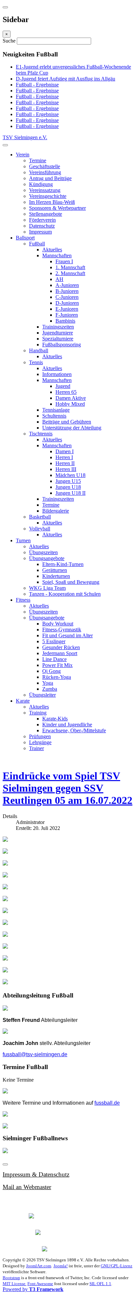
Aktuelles (52, 249)
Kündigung (41, 184)
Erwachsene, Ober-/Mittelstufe (74, 730)
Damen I (64, 451)
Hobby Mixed (70, 404)
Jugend (62, 386)
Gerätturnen (54, 570)
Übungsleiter (42, 695)
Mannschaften (57, 255)
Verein (22, 154)
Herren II (65, 463)
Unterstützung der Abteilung (71, 427)
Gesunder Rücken (61, 647)
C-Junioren (67, 297)
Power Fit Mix (57, 665)
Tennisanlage (56, 410)
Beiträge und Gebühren (66, 422)
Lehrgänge (40, 742)
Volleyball (39, 528)
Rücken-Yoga (56, 677)
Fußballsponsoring (61, 344)
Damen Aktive (70, 398)
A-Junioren (67, 285)
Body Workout (57, 623)
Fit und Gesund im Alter (67, 635)
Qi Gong (51, 671)
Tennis (36, 362)
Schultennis (54, 416)
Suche (10, 41)
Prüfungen (40, 736)
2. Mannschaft (70, 273)
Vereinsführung (45, 172)
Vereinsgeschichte (47, 196)
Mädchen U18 (70, 475)
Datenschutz (42, 226)
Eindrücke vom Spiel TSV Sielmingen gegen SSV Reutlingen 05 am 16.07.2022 (67, 788)
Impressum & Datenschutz (36, 1174)
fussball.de (107, 1103)
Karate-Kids (55, 718)
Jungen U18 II (70, 493)
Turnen (23, 540)
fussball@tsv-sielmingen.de (35, 1054)
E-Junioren (66, 309)
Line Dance (54, 659)
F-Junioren (66, 315)
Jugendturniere (57, 332)
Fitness (23, 600)
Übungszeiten (43, 552)
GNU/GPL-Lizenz (116, 1265)
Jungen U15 (68, 481)
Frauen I (64, 261)
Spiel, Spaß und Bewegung (70, 582)
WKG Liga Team (47, 588)
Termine (37, 160)
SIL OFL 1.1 (100, 1283)
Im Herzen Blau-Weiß (52, 202)
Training (38, 712)
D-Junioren (67, 303)
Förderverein (42, 220)
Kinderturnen (56, 576)
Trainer (36, 748)
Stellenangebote (45, 214)
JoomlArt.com (38, 1265)
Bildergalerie (55, 511)
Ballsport (25, 237)
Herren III (65, 469)
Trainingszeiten (58, 327)
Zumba (49, 689)
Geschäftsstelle (44, 166)
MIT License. (14, 1283)
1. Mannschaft (70, 267)
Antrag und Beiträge (50, 178)
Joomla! (60, 1265)
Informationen (57, 374)
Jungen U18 (68, 487)
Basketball (40, 517)
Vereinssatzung (44, 190)
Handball (38, 350)
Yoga (47, 683)
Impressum (40, 232)
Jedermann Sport (59, 653)
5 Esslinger (53, 641)
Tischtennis (40, 433)
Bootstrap (11, 1277)
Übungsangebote (46, 558)
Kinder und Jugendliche (67, 724)
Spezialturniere (57, 338)
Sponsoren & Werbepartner (57, 208)
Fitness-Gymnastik (61, 629)
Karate (23, 701)
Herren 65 (66, 392)
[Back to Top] (5, 1164)
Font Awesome (40, 1283)
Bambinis (65, 321)
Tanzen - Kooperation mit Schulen (65, 594)
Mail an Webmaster (27, 1187)
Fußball (37, 243)
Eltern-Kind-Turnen (63, 564)
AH (59, 279)
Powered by (33, 1289)
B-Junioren (67, 291)
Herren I (64, 457)
